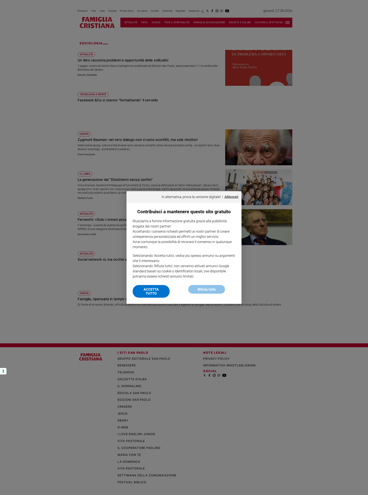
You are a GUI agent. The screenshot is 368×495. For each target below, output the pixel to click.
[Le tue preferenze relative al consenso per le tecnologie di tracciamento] (3, 371)
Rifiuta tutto (207, 289)
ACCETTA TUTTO (151, 291)
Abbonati (231, 197)
